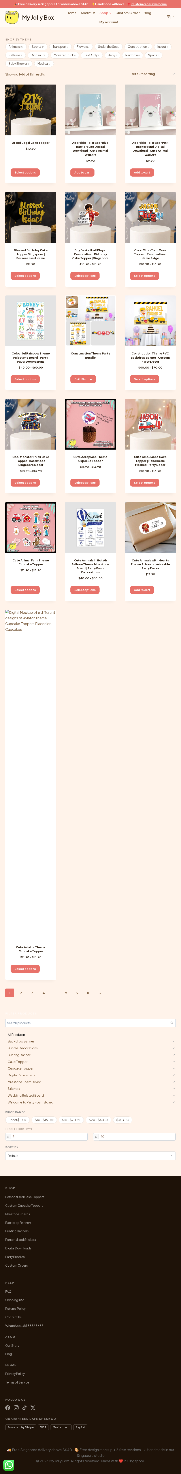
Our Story (12, 1345)
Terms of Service (17, 1382)
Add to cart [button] (82, 172)
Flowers (83, 46)
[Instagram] (16, 1407)
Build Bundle (83, 379)
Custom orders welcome (149, 4)
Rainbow (132, 55)
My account (109, 22)
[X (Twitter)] (32, 1407)
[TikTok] (24, 1407)
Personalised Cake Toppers (24, 1197)
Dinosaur (38, 55)
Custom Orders (16, 1265)
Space (153, 55)
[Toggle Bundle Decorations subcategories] (174, 1048)
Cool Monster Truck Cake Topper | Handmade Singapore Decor (30, 461)
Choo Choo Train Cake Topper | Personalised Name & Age (150, 254)
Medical (44, 63)
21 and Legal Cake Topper (30, 142)
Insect (162, 46)
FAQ (8, 1291)
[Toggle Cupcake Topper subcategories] (174, 1068)
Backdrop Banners (18, 1223)
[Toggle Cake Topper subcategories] (174, 1062)
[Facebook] (7, 1407)
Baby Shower (19, 63)
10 (88, 993)
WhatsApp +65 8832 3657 (24, 1326)
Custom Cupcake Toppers (24, 1205)
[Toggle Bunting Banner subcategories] (174, 1055)
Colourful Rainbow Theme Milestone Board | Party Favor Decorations (31, 357)
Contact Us (13, 1317)
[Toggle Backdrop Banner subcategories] (174, 1041)
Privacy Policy (15, 1374)
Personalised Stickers (20, 1240)
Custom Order (127, 13)
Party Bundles (15, 1257)
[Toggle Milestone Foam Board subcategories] (174, 1082)
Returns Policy (15, 1308)
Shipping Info (14, 1300)
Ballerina (16, 55)
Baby (112, 55)
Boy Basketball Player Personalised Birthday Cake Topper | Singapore (90, 254)
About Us (88, 13)
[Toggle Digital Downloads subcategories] (174, 1075)
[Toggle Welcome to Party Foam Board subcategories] (174, 1102)
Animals (16, 46)
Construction (138, 46)
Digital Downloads (18, 1248)
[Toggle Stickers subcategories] (174, 1089)
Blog (147, 13)
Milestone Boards (17, 1214)
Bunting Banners (17, 1231)
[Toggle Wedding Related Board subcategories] (174, 1096)
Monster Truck (65, 55)
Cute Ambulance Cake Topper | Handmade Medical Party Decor (150, 461)
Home (72, 13)
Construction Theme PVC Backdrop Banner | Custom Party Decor (150, 357)
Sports (38, 46)
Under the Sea (108, 46)
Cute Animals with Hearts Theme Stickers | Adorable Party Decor (150, 564)
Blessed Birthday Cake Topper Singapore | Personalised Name (31, 254)
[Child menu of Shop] (105, 12)
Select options (25, 172)
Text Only (92, 55)
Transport (60, 46)
